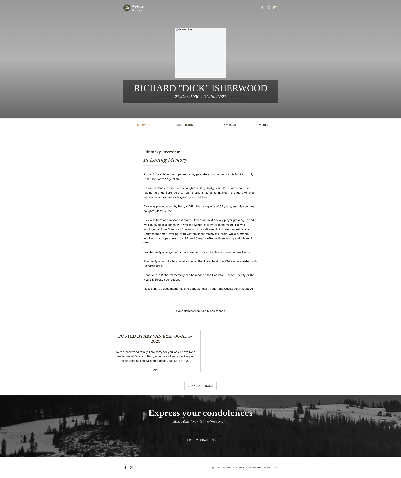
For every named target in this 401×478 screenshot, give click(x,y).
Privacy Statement (254, 467)
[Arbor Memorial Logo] (133, 7)
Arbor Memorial (223, 467)
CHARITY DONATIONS (201, 440)
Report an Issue (271, 467)
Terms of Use (238, 467)
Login (212, 467)
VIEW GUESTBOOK (200, 385)
